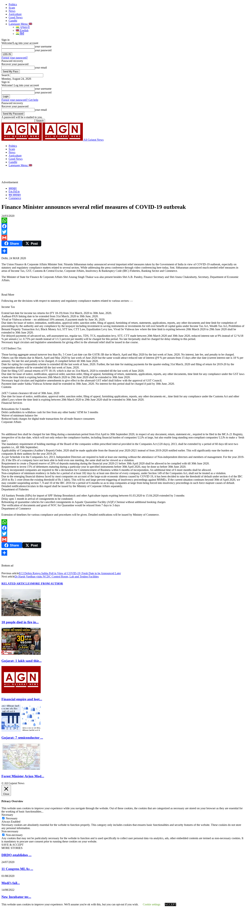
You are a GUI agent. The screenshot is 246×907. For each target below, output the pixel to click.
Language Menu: (19, 23)
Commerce (15, 198)
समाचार (13, 188)
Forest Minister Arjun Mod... (22, 776)
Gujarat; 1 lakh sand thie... (21, 661)
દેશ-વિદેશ (14, 191)
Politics (13, 4)
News (12, 10)
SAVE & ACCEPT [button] (12, 844)
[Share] (123, 251)
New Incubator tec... (16, 897)
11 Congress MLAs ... (17, 869)
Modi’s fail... (10, 883)
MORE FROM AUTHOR (47, 583)
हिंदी (21, 33)
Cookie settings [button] (151, 904)
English (23, 30)
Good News (16, 17)
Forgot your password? (14, 57)
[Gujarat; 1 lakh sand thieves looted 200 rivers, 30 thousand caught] (21, 653)
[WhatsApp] (123, 220)
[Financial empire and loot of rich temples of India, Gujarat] (21, 692)
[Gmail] (123, 238)
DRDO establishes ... (16, 855)
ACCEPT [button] (170, 904)
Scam (12, 7)
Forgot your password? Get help (19, 99)
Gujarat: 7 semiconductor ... (22, 737)
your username (43, 46)
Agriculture (15, 14)
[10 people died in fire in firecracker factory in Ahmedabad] (21, 615)
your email (41, 67)
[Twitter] (123, 232)
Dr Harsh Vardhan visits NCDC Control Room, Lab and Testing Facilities (57, 576)
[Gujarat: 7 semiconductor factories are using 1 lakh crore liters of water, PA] (21, 730)
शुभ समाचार (15, 194)
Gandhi (13, 20)
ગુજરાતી (24, 27)
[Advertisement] (83, 175)
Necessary (11, 818)
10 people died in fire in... (20, 622)
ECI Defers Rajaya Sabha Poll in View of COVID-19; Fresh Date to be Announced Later (70, 573)
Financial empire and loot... (21, 699)
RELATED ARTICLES (16, 583)
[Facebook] (123, 226)
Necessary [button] (7, 814)
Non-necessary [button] (9, 831)
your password (43, 50)
